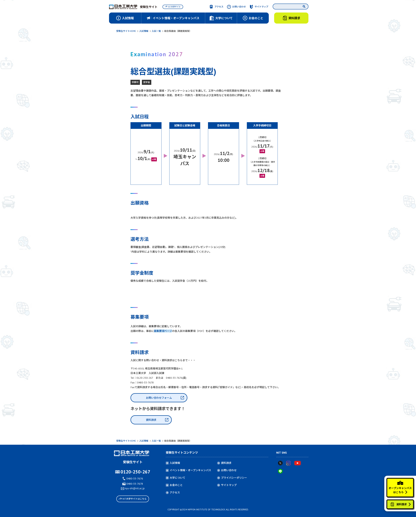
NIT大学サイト (174, 7)
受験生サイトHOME (126, 31)
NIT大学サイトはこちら (135, 498)
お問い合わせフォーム (159, 397)
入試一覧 (156, 31)
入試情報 (143, 31)
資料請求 (151, 419)
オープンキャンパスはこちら (400, 490)
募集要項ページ (163, 331)
